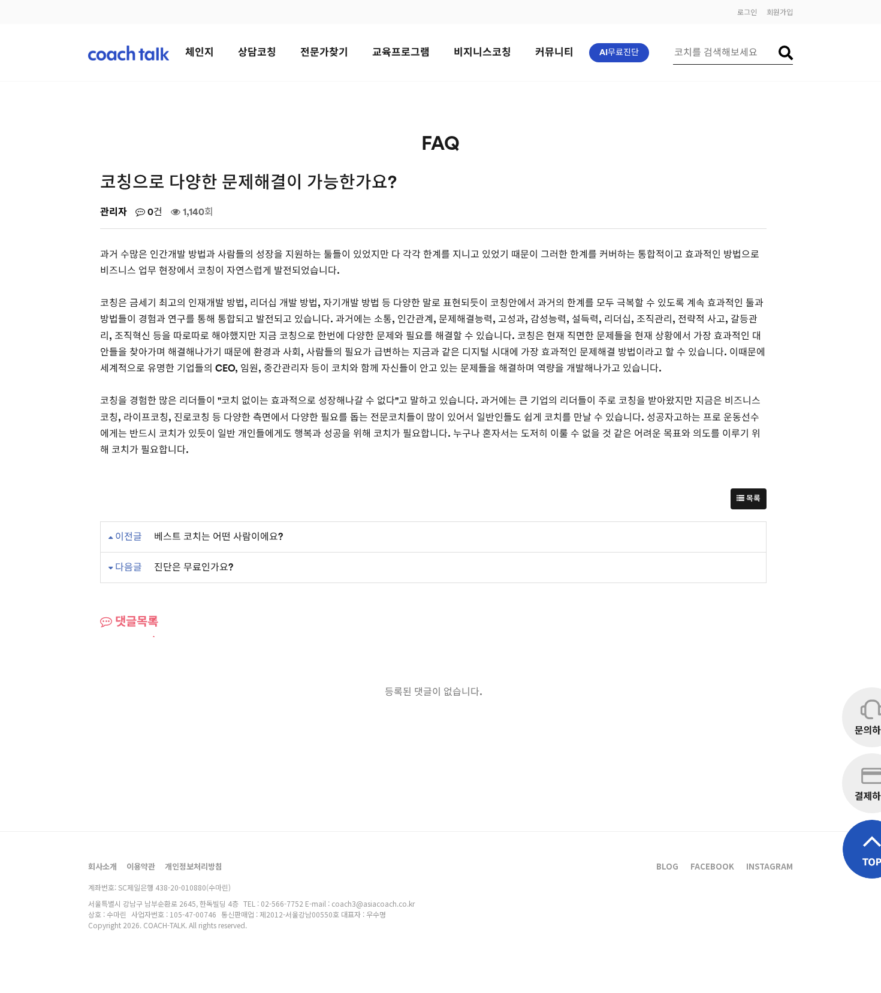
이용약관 (140, 866)
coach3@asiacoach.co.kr (373, 903)
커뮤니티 (554, 52)
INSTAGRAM (769, 866)
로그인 (747, 12)
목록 (752, 498)
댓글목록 (135, 622)
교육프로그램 (401, 52)
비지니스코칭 (482, 52)
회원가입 (780, 12)
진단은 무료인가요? (193, 567)
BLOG (667, 866)
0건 (153, 212)
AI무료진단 (619, 53)
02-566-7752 (282, 903)
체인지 (199, 52)
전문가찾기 (324, 52)
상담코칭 (257, 52)
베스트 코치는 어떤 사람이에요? (218, 537)
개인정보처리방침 (193, 866)
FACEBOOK (712, 866)
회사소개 (102, 866)
